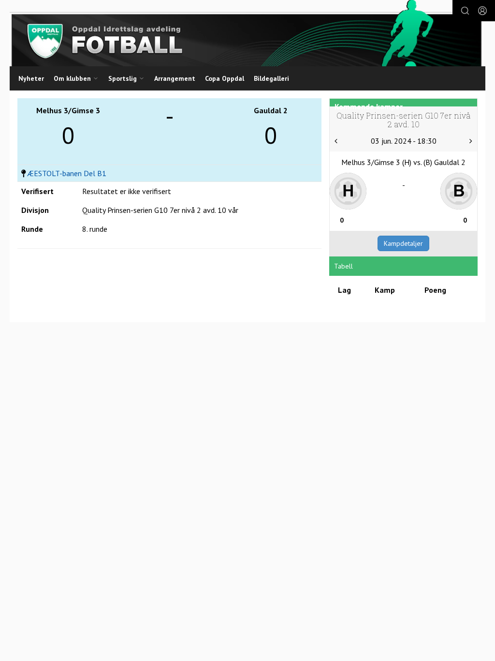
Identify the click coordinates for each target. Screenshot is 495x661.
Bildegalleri (271, 78)
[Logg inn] (482, 10)
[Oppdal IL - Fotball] (246, 33)
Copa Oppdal (224, 78)
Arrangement (174, 78)
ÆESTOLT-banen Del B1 (66, 173)
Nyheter (31, 78)
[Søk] (465, 10)
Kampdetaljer (403, 243)
